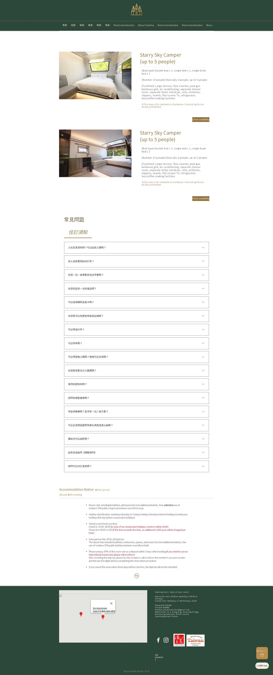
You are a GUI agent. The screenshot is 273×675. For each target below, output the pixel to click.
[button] (95, 75)
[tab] (78, 232)
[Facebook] (158, 640)
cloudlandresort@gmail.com (176, 610)
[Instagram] (166, 640)
